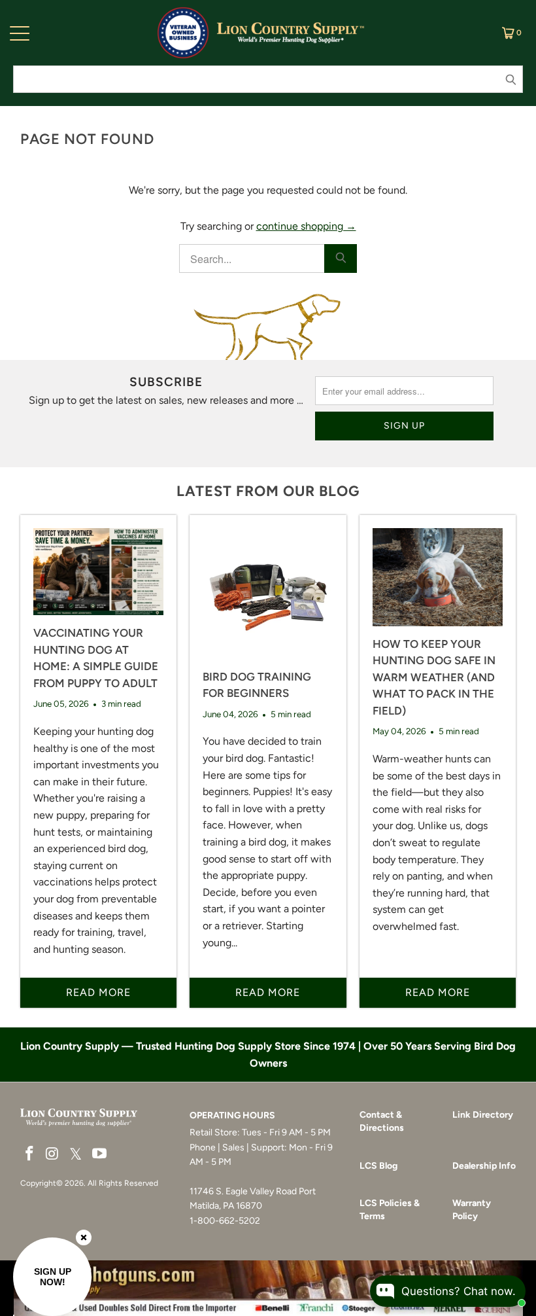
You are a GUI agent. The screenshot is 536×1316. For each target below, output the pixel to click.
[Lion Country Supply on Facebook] (30, 1154)
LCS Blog (378, 1165)
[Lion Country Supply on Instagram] (52, 1154)
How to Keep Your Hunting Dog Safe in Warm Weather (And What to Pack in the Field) (434, 677)
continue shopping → (306, 226)
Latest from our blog (268, 491)
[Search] (340, 258)
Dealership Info (484, 1165)
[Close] (84, 1237)
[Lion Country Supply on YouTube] (99, 1154)
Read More (98, 992)
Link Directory (482, 1114)
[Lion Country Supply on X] (75, 1155)
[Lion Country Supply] (290, 32)
